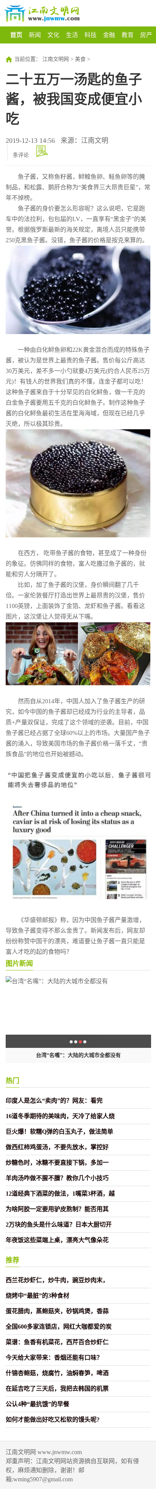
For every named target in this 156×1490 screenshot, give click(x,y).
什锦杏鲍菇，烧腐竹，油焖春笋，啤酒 (57, 1373)
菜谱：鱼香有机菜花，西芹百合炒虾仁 (57, 1342)
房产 (146, 35)
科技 (90, 35)
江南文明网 (55, 59)
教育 (128, 35)
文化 (53, 35)
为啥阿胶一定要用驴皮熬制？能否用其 (57, 1209)
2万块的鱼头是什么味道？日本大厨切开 (59, 1224)
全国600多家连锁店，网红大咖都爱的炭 (59, 1326)
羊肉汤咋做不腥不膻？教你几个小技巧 (57, 1178)
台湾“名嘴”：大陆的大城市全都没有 (78, 1055)
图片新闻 (19, 963)
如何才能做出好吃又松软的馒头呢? (53, 1419)
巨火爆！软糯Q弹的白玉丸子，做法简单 (59, 1131)
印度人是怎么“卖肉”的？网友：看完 (54, 1100)
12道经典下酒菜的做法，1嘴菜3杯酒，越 (60, 1193)
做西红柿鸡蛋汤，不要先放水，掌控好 (57, 1147)
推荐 (12, 1260)
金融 (109, 35)
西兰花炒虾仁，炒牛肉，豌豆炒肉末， (57, 1280)
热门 (12, 1081)
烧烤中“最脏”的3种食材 (37, 1295)
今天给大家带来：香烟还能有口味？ (54, 1357)
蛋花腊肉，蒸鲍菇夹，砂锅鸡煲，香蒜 (57, 1311)
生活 (72, 35)
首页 (16, 35)
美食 (80, 59)
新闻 (35, 35)
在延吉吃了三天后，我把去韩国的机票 (57, 1388)
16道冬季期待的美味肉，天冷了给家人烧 (60, 1116)
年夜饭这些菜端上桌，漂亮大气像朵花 (57, 1240)
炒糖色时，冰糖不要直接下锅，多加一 (57, 1162)
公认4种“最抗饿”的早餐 (37, 1404)
